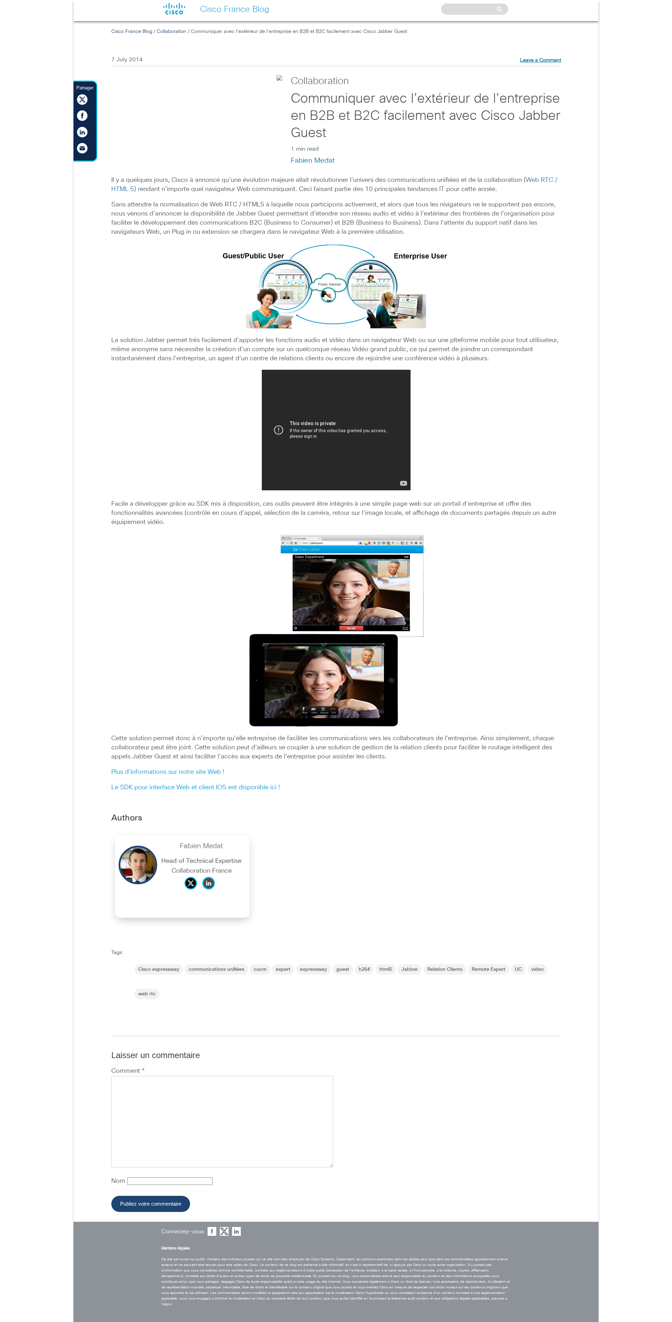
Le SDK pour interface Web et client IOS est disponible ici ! (195, 787)
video (537, 969)
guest (342, 969)
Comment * (128, 1071)
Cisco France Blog (131, 31)
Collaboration (171, 31)
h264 (364, 969)
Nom (119, 1181)
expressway (313, 969)
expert (283, 969)
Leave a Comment (540, 60)
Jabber (409, 969)
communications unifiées (216, 969)
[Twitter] (192, 891)
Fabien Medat (313, 160)
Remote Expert (488, 969)
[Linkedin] (210, 891)
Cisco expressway (158, 969)
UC (518, 969)
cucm (260, 969)
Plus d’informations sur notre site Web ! (167, 772)
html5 (385, 969)
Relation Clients (444, 969)
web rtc (147, 994)
